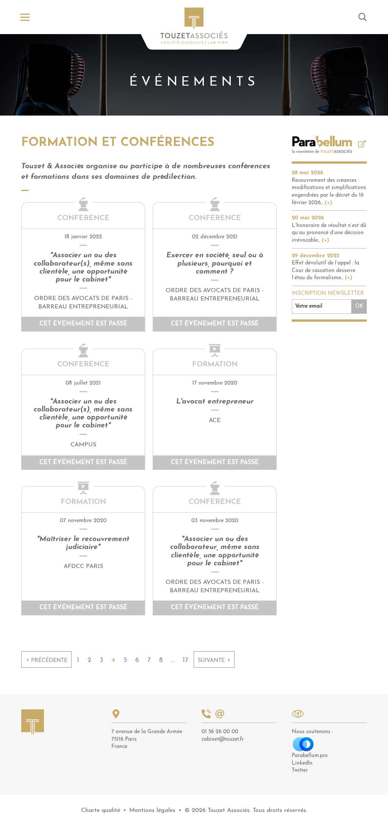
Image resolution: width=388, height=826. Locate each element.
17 (185, 660)
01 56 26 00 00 (220, 732)
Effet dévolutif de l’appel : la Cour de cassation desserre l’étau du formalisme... (325, 270)
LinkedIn (302, 763)
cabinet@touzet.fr (223, 739)
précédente (46, 660)
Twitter (300, 770)
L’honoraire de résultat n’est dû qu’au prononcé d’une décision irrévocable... (329, 233)
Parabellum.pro (310, 756)
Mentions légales (152, 810)
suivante (214, 660)
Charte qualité (100, 810)
